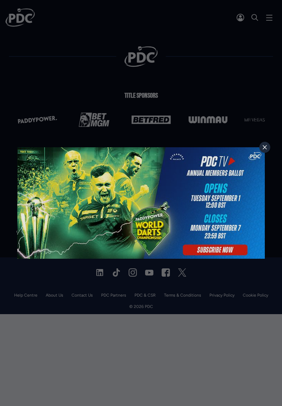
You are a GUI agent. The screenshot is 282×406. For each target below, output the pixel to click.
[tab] (265, 147)
